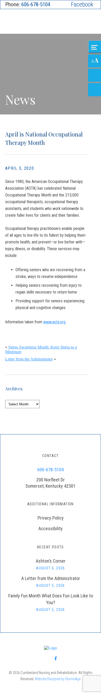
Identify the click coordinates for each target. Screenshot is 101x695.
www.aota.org (54, 321)
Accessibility (50, 528)
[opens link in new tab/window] (82, 4)
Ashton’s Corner (51, 561)
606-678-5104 (35, 4)
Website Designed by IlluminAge (58, 679)
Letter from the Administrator (29, 359)
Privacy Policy (51, 518)
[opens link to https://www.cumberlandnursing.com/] (50, 22)
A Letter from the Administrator (50, 578)
